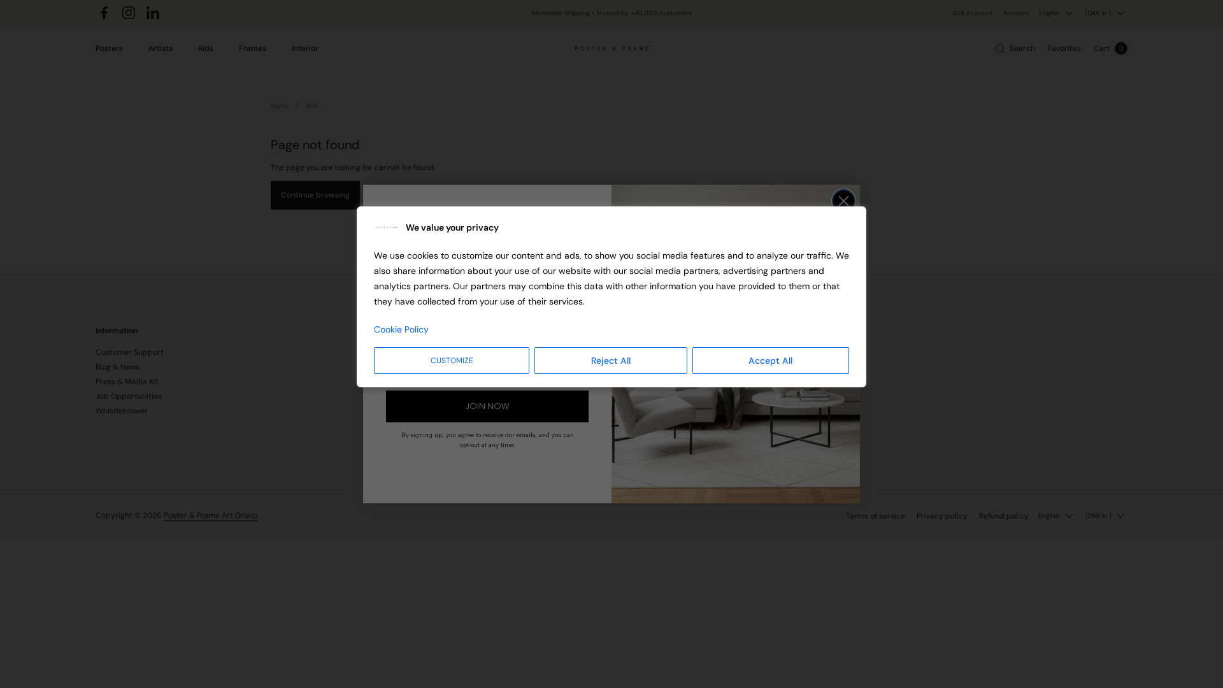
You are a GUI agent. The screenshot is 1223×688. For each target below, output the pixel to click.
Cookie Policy (401, 329)
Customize (452, 360)
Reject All (611, 360)
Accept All (770, 360)
